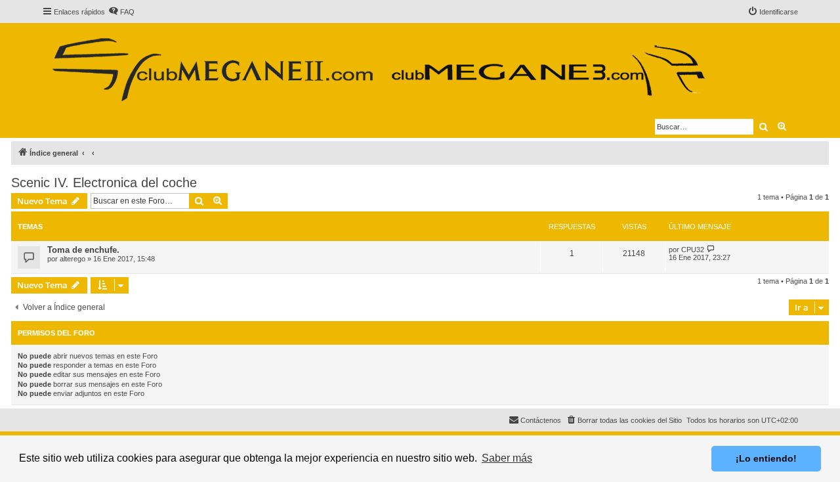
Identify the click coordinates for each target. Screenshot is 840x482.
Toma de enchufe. (83, 250)
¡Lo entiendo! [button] (766, 458)
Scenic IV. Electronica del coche (104, 182)
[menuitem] (121, 12)
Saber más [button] (507, 458)
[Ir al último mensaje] (711, 249)
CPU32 (692, 249)
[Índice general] (377, 64)
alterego (72, 259)
